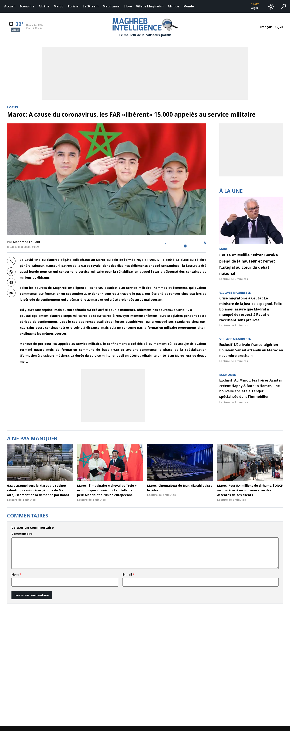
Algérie (44, 6)
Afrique (173, 6)
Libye (128, 6)
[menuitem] (9, 6)
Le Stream (91, 6)
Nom (16, 574)
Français (266, 27)
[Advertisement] (113, 395)
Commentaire (21, 533)
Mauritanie (111, 6)
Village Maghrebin (149, 6)
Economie (27, 6)
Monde (188, 6)
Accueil (9, 6)
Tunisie (73, 6)
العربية (279, 27)
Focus (12, 106)
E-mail (128, 574)
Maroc (58, 6)
